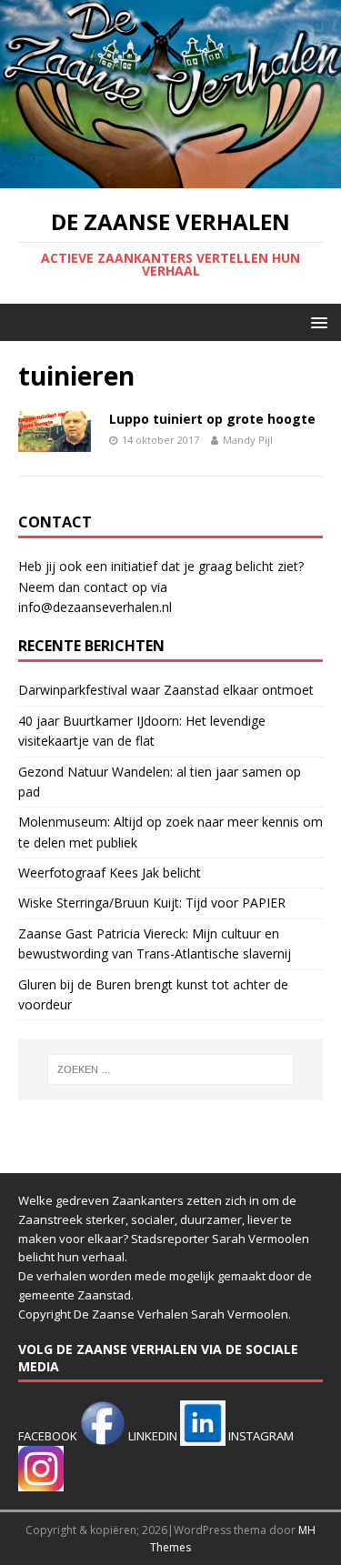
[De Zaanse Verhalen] (170, 177)
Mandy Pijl (248, 439)
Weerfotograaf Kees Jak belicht (109, 872)
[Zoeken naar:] (171, 1069)
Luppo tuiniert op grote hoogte (212, 418)
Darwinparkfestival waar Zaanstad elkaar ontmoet (166, 689)
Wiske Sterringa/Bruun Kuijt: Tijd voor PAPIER (152, 902)
